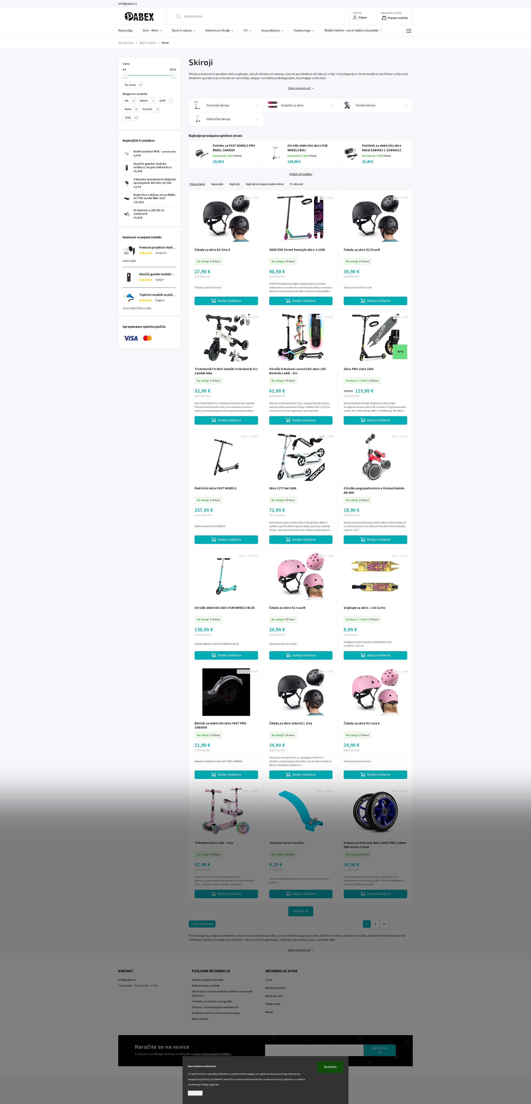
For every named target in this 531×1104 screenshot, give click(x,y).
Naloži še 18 (301, 911)
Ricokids (150, 109)
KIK (130, 100)
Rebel (131, 109)
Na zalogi (133, 85)
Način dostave (274, 996)
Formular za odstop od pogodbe (212, 1001)
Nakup (269, 1012)
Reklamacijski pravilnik (205, 986)
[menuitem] (128, 31)
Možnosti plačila (275, 988)
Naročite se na (380, 1050)
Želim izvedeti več (299, 88)
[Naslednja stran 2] (375, 924)
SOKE (131, 117)
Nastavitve (195, 1093)
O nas (269, 980)
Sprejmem (330, 1067)
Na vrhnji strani (204, 924)
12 (384, 924)
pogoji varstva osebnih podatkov (212, 1054)
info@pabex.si (127, 980)
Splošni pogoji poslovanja (207, 980)
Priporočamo (197, 184)
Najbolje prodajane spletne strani (265, 184)
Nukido (146, 100)
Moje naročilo (200, 1019)
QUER (165, 100)
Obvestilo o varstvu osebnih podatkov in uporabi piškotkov (222, 993)
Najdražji (234, 184)
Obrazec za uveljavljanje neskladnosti (215, 1007)
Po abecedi (296, 184)
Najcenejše (217, 184)
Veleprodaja (273, 1004)
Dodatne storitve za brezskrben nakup (216, 1013)
